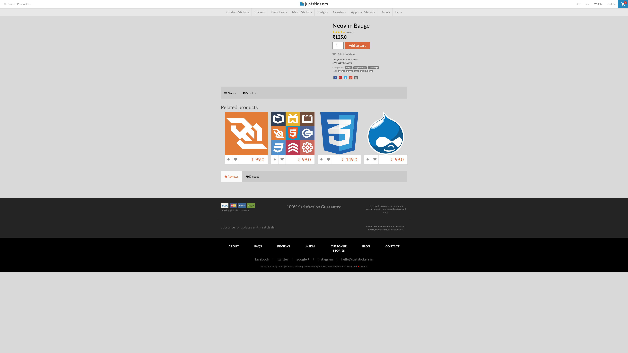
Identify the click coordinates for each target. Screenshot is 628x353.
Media (310, 246)
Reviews (283, 246)
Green (349, 71)
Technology (373, 68)
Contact (392, 246)
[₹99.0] (246, 153)
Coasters (339, 12)
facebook (262, 259)
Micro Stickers (302, 12)
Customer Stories (339, 248)
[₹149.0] (339, 153)
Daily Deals (279, 12)
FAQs (258, 246)
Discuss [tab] (254, 176)
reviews (349, 32)
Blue (370, 71)
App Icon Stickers (363, 12)
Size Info (251, 93)
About (233, 246)
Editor (341, 71)
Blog (366, 246)
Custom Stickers (237, 12)
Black (363, 71)
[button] (623, 4)
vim (356, 71)
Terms (280, 266)
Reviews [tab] (232, 176)
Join (587, 4)
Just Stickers (314, 4)
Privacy (289, 266)
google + (303, 259)
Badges (322, 12)
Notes (231, 93)
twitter (282, 259)
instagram (325, 259)
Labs (398, 12)
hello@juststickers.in (357, 259)
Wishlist (598, 4)
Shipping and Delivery (306, 266)
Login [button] (611, 4)
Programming (360, 68)
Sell (580, 3)
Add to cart (357, 45)
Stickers (260, 12)
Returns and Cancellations (331, 266)
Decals (385, 12)
